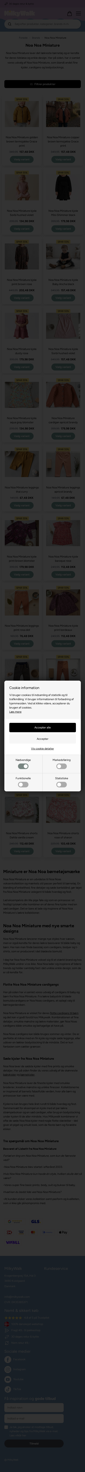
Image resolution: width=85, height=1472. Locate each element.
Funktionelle (23, 778)
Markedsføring (62, 760)
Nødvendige (23, 760)
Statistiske (61, 778)
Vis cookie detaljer (42, 748)
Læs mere (15, 711)
